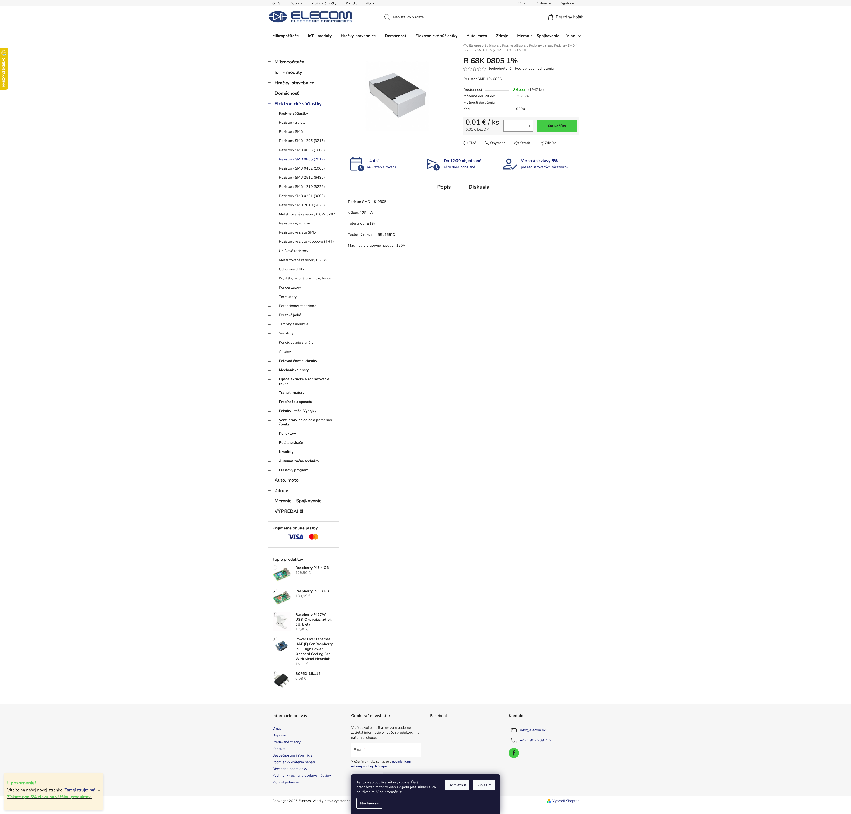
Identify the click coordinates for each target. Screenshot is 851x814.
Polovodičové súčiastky (298, 360)
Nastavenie (369, 803)
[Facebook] (514, 753)
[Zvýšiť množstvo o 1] (529, 125)
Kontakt (351, 3)
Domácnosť (287, 93)
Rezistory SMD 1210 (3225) (302, 186)
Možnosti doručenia (479, 102)
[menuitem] (285, 35)
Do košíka (557, 125)
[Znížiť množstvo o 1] (507, 125)
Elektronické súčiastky (298, 104)
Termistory (288, 296)
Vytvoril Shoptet (565, 800)
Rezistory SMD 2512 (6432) (302, 177)
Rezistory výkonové (294, 223)
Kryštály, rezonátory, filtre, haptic (305, 278)
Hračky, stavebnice (294, 83)
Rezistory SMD (291, 131)
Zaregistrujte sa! (79, 790)
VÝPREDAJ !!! (289, 511)
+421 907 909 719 (536, 740)
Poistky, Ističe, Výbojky (297, 410)
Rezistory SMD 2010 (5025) (302, 205)
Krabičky (286, 451)
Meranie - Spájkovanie (298, 501)
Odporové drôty (291, 269)
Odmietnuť (457, 785)
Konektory (287, 433)
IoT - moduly (288, 72)
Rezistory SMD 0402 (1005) (302, 168)
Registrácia (567, 3)
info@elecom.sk (533, 730)
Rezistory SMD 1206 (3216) (302, 140)
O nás (276, 3)
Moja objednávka (285, 782)
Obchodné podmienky (289, 768)
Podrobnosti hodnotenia (534, 68)
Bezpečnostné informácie (292, 755)
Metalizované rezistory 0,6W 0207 (307, 214)
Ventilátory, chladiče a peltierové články (306, 422)
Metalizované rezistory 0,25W (303, 260)
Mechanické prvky (294, 370)
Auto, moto (287, 480)
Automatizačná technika (299, 461)
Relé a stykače (291, 442)
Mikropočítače (289, 62)
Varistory (286, 333)
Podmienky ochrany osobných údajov (301, 775)
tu (402, 792)
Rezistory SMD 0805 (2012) (302, 159)
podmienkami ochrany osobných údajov (381, 763)
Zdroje (281, 490)
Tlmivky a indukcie (293, 324)
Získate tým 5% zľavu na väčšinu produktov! (49, 797)
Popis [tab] (444, 186)
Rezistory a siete (292, 122)
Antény (285, 351)
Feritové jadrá (290, 315)
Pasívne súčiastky (293, 113)
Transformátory (291, 392)
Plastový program (293, 470)
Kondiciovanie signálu (296, 342)
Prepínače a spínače (295, 401)
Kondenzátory (290, 287)
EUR (518, 3)
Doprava (296, 3)
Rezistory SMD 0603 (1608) (302, 150)
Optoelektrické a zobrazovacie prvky (304, 381)
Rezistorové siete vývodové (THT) (306, 241)
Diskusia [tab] (479, 186)
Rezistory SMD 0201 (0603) (302, 196)
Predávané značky (324, 3)
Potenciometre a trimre (297, 305)
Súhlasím (483, 785)
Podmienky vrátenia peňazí (293, 762)
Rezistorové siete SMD (297, 232)
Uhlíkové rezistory (293, 250)
